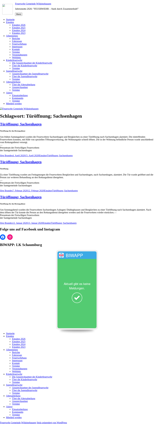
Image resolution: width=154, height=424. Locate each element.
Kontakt (16, 49)
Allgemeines (12, 35)
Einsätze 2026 (18, 25)
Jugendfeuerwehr (14, 71)
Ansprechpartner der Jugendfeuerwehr (30, 73)
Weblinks (16, 57)
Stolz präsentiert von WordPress (52, 422)
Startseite (10, 19)
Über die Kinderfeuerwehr (24, 65)
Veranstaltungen (19, 54)
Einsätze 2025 (18, 27)
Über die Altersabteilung (23, 84)
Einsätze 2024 (18, 30)
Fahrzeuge (17, 41)
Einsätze (10, 22)
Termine (16, 52)
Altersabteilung (13, 82)
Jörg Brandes (6, 155)
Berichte (16, 38)
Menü (18, 14)
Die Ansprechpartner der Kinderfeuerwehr (32, 63)
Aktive (9, 92)
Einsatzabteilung (20, 95)
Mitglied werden (14, 103)
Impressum (17, 46)
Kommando (17, 98)
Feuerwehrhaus (19, 44)
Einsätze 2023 (18, 33)
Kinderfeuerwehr (14, 60)
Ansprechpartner (20, 87)
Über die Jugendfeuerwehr (24, 76)
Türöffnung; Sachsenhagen (21, 124)
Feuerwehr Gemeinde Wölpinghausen (33, 3)
